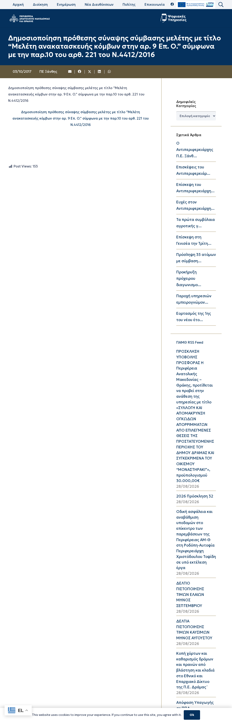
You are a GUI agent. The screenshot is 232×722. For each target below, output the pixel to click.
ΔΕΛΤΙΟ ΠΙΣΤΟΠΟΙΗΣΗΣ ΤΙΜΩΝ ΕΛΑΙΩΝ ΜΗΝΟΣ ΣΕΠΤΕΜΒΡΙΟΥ (190, 594)
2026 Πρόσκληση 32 (194, 496)
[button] (220, 4)
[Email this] (70, 72)
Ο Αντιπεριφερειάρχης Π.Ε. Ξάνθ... (194, 149)
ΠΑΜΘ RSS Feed (189, 342)
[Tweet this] (90, 72)
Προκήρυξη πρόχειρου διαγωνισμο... (188, 278)
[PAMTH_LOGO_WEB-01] (29, 18)
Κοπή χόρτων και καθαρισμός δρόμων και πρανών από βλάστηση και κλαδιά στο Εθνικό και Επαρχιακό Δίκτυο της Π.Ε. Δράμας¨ (195, 670)
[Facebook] (172, 4)
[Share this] (80, 72)
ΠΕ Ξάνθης (48, 71)
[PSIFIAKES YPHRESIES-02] (173, 18)
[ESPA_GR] (195, 5)
